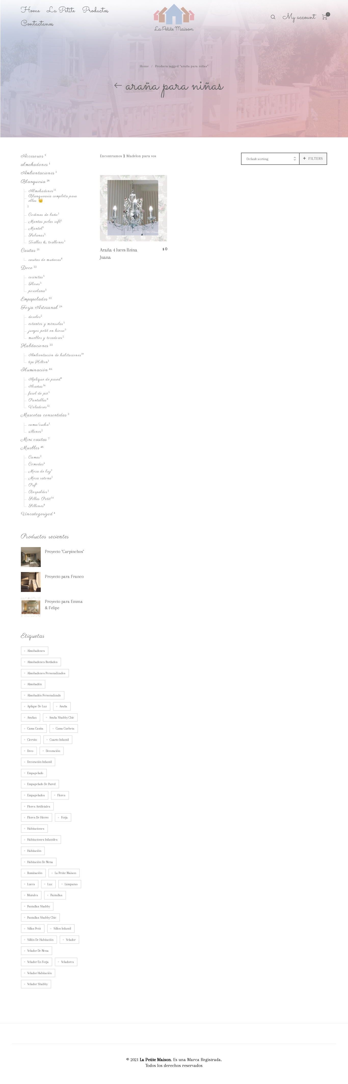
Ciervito (32, 740)
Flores (34, 284)
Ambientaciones (38, 173)
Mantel (36, 229)
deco (30, 751)
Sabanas (36, 235)
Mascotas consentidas (44, 415)
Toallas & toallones (46, 243)
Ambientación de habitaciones (55, 355)
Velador (71, 940)
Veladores (38, 407)
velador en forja (38, 962)
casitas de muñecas (45, 260)
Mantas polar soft (45, 222)
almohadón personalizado (44, 695)
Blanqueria (33, 182)
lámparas (71, 884)
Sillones (36, 506)
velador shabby (37, 984)
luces (31, 884)
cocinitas (36, 277)
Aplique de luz (37, 706)
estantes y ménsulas (46, 324)
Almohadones (41, 191)
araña (63, 706)
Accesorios (32, 156)
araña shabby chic (61, 717)
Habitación (34, 851)
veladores (67, 962)
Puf (32, 485)
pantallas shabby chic (41, 917)
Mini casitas (34, 440)
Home (144, 66)
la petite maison (65, 873)
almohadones (34, 165)
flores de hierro (38, 817)
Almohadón (34, 684)
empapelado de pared (41, 784)
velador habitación (39, 973)
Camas (34, 458)
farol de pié (38, 393)
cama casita (35, 729)
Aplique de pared (45, 380)
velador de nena (38, 951)
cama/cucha (39, 425)
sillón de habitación (40, 940)
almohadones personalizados (46, 673)
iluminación (34, 873)
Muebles (30, 448)
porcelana (37, 291)
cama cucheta (65, 729)
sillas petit (34, 928)
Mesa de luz (40, 471)
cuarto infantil (59, 740)
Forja (64, 817)
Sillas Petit (40, 499)
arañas (32, 717)
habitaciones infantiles (42, 840)
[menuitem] (34, 10)
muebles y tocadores (46, 338)
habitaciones (35, 828)
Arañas (36, 387)
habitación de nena (40, 862)
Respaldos (38, 492)
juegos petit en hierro (47, 331)
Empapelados (34, 299)
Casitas (28, 250)
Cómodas (36, 464)
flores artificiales (38, 806)
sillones (35, 432)
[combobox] (270, 159)
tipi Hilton (38, 362)
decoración (53, 751)
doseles (35, 317)
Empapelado (35, 773)
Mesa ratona (40, 478)
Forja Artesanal (39, 308)
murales (32, 895)
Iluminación (34, 370)
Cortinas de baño (43, 215)
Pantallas (38, 400)
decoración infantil (39, 762)
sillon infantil (62, 928)
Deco (27, 268)
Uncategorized (37, 514)
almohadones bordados (42, 662)
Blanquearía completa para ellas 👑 (53, 199)
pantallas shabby (38, 906)
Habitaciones (35, 346)
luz (49, 884)
